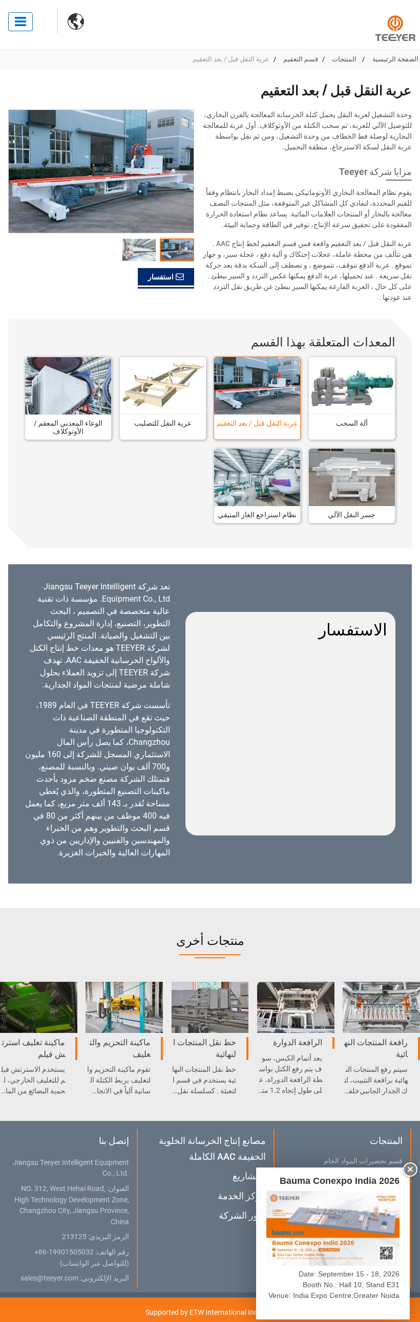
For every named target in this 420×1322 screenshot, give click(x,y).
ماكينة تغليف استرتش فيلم (33, 1048)
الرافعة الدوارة (297, 1042)
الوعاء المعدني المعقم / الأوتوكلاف (68, 427)
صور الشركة (242, 1215)
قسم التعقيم (300, 59)
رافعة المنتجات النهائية (376, 1048)
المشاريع (249, 1176)
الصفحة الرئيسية (395, 59)
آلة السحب (352, 423)
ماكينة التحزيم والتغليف (120, 1048)
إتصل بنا (114, 1140)
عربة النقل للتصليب (163, 423)
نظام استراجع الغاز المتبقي (257, 515)
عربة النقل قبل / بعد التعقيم (257, 423)
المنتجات (345, 59)
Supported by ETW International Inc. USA (210, 1312)
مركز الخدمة (242, 1196)
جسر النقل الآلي (351, 515)
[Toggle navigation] (20, 21)
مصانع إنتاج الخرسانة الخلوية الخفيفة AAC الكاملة (212, 1148)
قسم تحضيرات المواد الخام (363, 1161)
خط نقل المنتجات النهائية (204, 1048)
